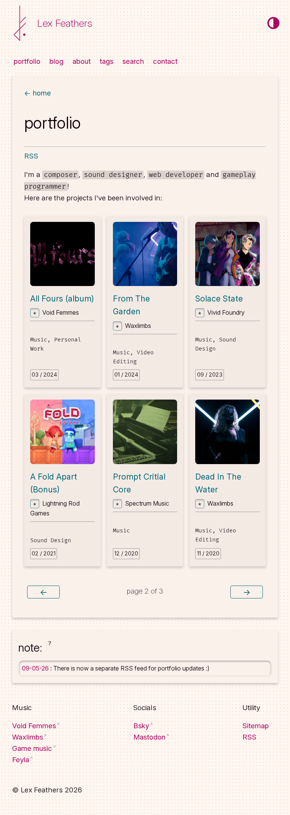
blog (56, 61)
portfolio (27, 61)
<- (43, 592)
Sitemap (255, 725)
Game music (32, 748)
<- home (37, 93)
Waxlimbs (27, 737)
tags (106, 61)
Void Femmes (34, 725)
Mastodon (149, 737)
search (133, 61)
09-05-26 (36, 668)
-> (246, 592)
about (81, 61)
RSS (31, 156)
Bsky (141, 725)
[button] (49, 649)
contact (165, 61)
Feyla (20, 759)
